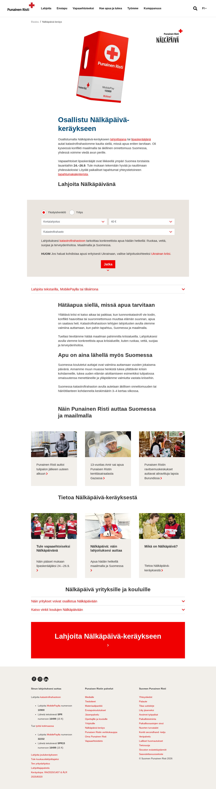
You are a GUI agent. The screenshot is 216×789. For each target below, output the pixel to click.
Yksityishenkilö (57, 212)
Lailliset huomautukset (151, 741)
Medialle (89, 697)
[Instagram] (40, 679)
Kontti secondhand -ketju (152, 732)
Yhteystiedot (145, 697)
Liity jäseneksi (146, 710)
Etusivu (35, 21)
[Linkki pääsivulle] (21, 8)
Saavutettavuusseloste (151, 754)
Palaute (143, 701)
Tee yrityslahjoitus (40, 763)
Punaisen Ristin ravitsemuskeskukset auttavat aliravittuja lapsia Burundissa (161, 471)
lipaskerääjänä (141, 139)
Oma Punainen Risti (95, 736)
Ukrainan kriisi (160, 253)
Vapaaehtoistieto (94, 741)
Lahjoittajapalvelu (40, 768)
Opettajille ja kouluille (96, 719)
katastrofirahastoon (72, 240)
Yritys (79, 212)
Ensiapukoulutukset (95, 710)
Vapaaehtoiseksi (83, 8)
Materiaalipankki (93, 705)
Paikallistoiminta (147, 719)
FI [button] (203, 8)
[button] (194, 8)
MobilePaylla (53, 705)
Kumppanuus (152, 8)
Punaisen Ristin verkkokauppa (101, 732)
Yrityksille (90, 723)
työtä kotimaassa (45, 726)
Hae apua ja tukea (110, 8)
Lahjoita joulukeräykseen (44, 754)
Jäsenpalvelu (92, 714)
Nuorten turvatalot (148, 727)
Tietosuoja (144, 745)
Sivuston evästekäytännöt (152, 749)
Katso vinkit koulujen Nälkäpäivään (57, 609)
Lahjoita (46, 8)
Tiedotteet (90, 701)
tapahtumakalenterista (73, 174)
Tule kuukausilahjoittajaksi (45, 759)
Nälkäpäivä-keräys (52, 21)
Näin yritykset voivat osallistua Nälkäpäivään (64, 601)
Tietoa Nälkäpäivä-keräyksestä (157, 568)
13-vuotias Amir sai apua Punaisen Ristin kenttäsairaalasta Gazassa (107, 471)
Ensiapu (62, 8)
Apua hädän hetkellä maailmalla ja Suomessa (106, 564)
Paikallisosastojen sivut (151, 723)
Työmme (132, 8)
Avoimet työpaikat (148, 714)
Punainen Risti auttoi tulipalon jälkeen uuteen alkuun (52, 469)
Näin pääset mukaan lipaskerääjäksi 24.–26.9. (53, 564)
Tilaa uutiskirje (146, 705)
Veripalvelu (145, 736)
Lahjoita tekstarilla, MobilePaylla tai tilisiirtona (65, 289)
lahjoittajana (118, 139)
